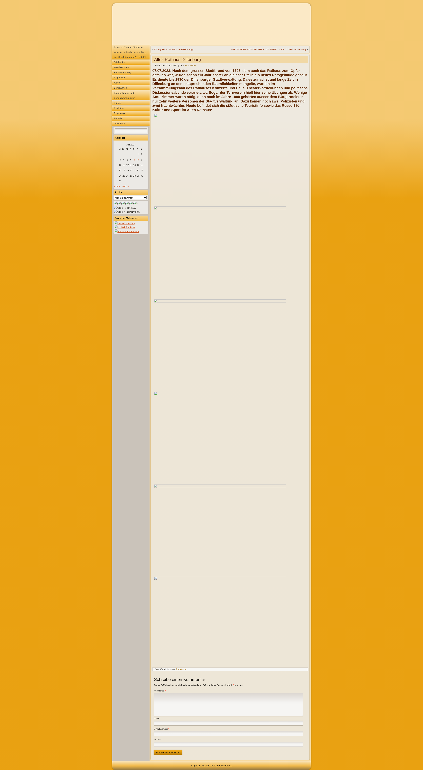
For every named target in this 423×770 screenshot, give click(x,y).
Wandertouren (121, 67)
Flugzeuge (119, 113)
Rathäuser (181, 669)
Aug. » (125, 186)
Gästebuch (119, 123)
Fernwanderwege (123, 72)
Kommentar (160, 691)
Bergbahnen (120, 87)
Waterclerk (190, 65)
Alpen (117, 82)
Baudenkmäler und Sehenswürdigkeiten (124, 95)
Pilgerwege (120, 77)
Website (157, 739)
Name (157, 718)
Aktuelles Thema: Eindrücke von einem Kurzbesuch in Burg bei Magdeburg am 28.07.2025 (130, 52)
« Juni (117, 186)
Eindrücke (119, 108)
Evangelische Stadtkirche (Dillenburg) (173, 49)
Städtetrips (119, 62)
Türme (117, 103)
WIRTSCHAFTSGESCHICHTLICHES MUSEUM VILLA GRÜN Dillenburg (268, 49)
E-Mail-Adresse (161, 729)
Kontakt (118, 118)
